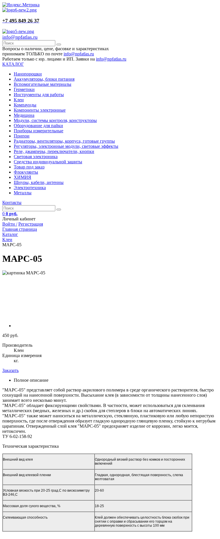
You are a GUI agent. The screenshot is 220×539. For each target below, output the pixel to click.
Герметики (24, 89)
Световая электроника (36, 156)
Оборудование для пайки (38, 125)
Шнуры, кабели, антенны (39, 182)
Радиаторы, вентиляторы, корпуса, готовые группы (64, 141)
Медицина (24, 115)
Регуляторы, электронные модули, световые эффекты (66, 146)
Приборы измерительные (38, 130)
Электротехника (30, 187)
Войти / (9, 224)
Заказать (10, 370)
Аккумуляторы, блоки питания (44, 79)
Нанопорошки (28, 73)
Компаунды (25, 104)
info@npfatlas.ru (20, 37)
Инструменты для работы (39, 94)
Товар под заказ (29, 166)
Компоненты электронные (40, 110)
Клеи (19, 99)
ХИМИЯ (22, 177)
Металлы (23, 192)
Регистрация (30, 224)
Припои (22, 135)
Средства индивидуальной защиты (48, 161)
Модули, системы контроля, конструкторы (55, 120)
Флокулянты (26, 172)
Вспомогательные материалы (42, 84)
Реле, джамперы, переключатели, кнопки (54, 151)
